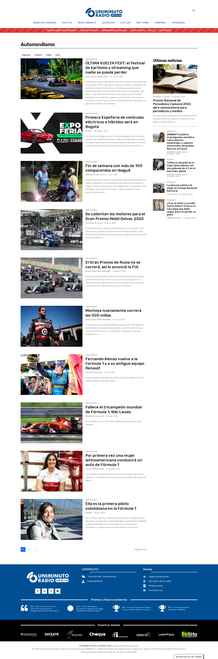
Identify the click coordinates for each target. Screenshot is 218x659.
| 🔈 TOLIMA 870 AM (134, 30)
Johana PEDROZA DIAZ (94, 469)
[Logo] (103, 13)
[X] (51, 591)
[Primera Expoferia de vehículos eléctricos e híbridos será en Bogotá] (51, 133)
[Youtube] (57, 591)
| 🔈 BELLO (149, 30)
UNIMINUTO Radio (174, 218)
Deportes (170, 160)
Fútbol (49, 55)
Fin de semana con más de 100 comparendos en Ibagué (113, 168)
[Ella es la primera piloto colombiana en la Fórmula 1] (51, 519)
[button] (193, 10)
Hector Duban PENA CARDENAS (97, 271)
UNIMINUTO (171, 131)
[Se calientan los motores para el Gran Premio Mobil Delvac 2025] (51, 229)
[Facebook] (37, 591)
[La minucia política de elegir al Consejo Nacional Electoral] (158, 187)
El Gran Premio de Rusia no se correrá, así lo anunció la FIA (112, 264)
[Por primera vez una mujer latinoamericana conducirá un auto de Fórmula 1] (51, 471)
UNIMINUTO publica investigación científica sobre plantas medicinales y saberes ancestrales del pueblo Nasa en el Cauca (180, 141)
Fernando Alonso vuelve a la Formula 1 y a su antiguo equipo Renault (114, 363)
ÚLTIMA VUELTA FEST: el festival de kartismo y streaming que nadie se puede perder (115, 68)
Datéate (88, 131)
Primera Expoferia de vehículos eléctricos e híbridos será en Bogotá (114, 122)
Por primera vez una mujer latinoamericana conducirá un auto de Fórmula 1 (113, 460)
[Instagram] (44, 591)
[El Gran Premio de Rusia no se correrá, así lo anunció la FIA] (51, 278)
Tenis (57, 55)
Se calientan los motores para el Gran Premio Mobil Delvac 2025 (115, 216)
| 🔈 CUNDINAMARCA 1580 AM (111, 30)
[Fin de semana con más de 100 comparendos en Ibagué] (51, 181)
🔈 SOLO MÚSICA (164, 30)
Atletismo (26, 55)
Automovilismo (91, 59)
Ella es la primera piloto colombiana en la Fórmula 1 (110, 506)
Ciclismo (38, 55)
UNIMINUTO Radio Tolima (95, 175)
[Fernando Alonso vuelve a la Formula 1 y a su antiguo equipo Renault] (51, 374)
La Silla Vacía (172, 194)
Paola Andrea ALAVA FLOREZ (96, 77)
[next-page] (35, 549)
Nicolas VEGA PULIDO (93, 372)
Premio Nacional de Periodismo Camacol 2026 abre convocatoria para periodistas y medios (172, 106)
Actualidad (157, 96)
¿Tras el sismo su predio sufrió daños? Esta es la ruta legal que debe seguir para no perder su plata (181, 209)
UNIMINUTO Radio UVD (94, 416)
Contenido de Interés (93, 223)
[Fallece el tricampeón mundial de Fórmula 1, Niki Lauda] (51, 422)
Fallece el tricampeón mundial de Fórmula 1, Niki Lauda (113, 409)
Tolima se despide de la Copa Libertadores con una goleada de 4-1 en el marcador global (181, 167)
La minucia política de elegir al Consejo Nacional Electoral (182, 188)
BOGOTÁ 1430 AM (89, 30)
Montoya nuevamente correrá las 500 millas (113, 312)
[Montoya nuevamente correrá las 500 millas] (51, 326)
